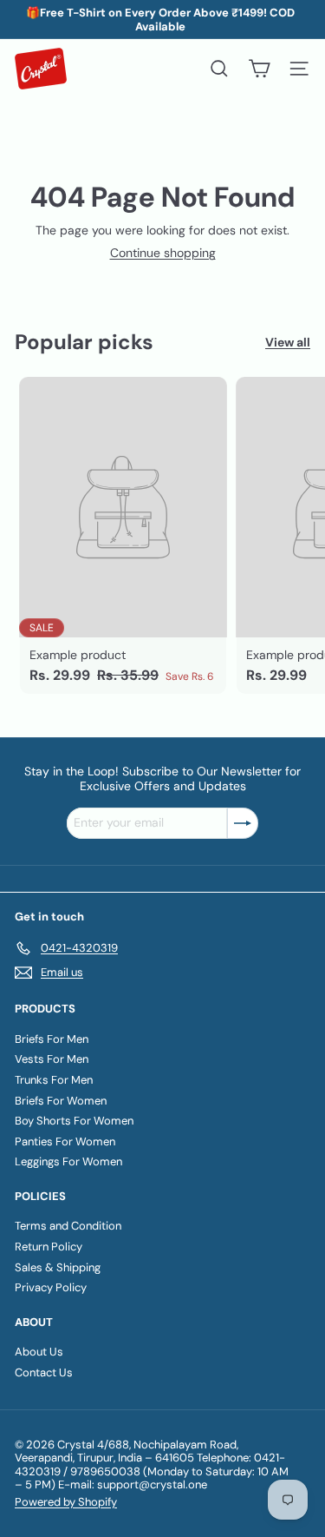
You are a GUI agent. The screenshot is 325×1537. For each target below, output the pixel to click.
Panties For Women (65, 1141)
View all (287, 342)
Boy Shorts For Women (74, 1120)
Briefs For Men (51, 1039)
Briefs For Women (61, 1100)
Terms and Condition (68, 1225)
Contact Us (44, 1372)
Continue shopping (163, 253)
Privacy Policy (51, 1287)
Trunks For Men (54, 1079)
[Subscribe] (242, 823)
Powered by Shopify (66, 1501)
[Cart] (259, 68)
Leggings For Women (68, 1161)
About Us (39, 1351)
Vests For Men (51, 1059)
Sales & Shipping (58, 1267)
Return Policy (48, 1246)
